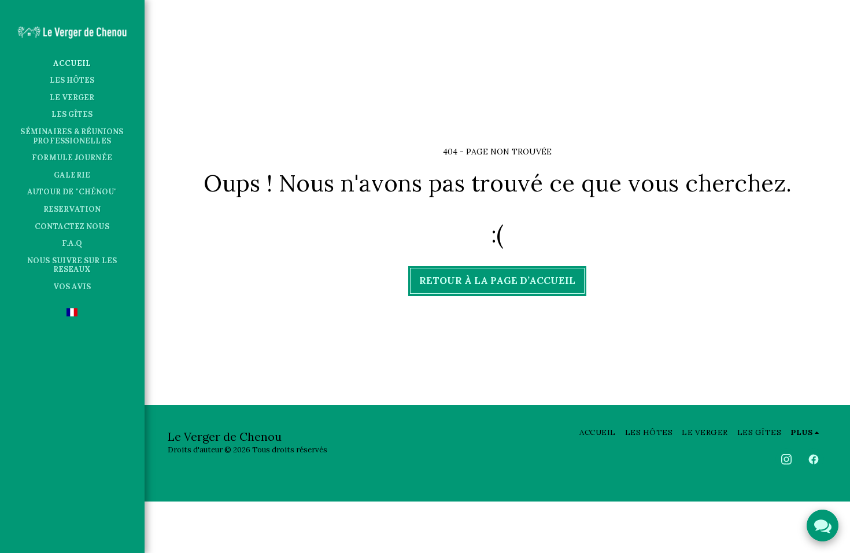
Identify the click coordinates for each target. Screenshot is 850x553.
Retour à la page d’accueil (497, 280)
